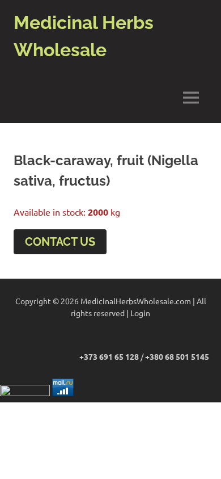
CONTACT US (60, 242)
